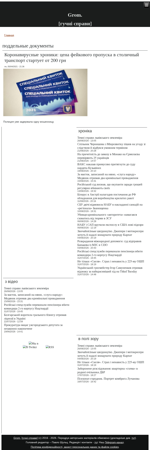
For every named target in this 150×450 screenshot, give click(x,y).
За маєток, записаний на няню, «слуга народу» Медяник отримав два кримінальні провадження (107, 176)
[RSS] (50, 347)
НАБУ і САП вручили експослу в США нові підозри (110, 224)
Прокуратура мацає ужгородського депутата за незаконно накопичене (33, 326)
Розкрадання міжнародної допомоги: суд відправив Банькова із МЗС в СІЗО (109, 243)
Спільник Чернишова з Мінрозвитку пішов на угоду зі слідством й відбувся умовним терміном (111, 146)
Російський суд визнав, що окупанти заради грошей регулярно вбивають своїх (109, 186)
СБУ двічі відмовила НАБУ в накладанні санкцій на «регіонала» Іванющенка (109, 206)
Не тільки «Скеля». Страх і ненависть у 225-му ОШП (110, 261)
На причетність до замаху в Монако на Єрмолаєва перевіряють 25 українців (108, 156)
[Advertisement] (38, 409)
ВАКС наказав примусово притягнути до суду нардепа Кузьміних (106, 166)
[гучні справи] (30, 437)
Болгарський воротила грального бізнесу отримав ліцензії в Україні (35, 316)
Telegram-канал (114, 442)
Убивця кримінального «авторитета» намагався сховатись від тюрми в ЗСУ (107, 216)
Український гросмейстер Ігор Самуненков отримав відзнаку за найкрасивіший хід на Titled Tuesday (109, 269)
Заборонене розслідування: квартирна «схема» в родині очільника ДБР (107, 370)
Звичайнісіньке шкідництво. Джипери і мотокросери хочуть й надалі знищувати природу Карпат (110, 233)
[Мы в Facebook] (25, 347)
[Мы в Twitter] (37, 347)
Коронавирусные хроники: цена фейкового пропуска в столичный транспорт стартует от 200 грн (71, 57)
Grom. (75, 15)
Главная (9, 35)
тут (133, 437)
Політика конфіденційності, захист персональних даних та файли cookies (75, 446)
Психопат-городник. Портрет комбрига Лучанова (108, 378)
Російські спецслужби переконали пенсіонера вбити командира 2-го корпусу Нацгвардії (110, 253)
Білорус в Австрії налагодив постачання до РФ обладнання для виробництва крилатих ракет (106, 196)
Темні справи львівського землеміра (99, 137)
